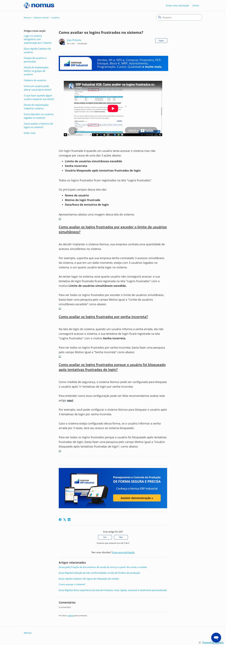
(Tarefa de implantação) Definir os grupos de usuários (36, 71)
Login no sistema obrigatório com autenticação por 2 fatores (38, 39)
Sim (105, 537)
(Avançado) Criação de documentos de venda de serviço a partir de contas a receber (103, 567)
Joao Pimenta (74, 39)
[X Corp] (64, 519)
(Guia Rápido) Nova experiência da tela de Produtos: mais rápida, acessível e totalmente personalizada (113, 590)
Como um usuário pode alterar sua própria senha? (37, 88)
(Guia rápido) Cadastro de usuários (37, 50)
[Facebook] (60, 519)
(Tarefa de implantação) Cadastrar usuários (36, 106)
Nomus (27, 17)
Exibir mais (30, 132)
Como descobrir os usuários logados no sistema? (39, 116)
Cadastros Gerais (41, 17)
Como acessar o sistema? (72, 584)
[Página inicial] (39, 5)
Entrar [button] (196, 5)
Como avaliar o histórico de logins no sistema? (38, 125)
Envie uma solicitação (123, 552)
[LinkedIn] (69, 519)
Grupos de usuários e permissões (35, 59)
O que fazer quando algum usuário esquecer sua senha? (39, 97)
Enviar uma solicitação (177, 5)
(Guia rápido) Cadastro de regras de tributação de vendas (89, 578)
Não (121, 537)
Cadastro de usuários (35, 80)
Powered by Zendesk (213, 642)
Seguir (161, 40)
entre (70, 615)
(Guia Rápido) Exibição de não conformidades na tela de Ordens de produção (99, 572)
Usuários (55, 17)
